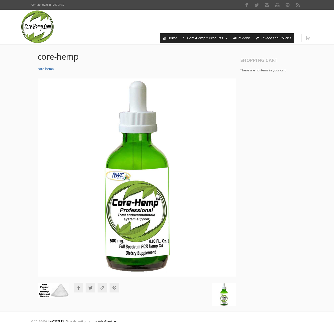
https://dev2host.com (105, 321)
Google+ (102, 287)
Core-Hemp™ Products (205, 38)
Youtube (277, 5)
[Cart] (307, 38)
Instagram (267, 5)
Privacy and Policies (275, 38)
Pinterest (287, 5)
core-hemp (46, 69)
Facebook (246, 5)
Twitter (257, 5)
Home (172, 38)
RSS (298, 5)
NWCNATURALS (57, 321)
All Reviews (242, 38)
